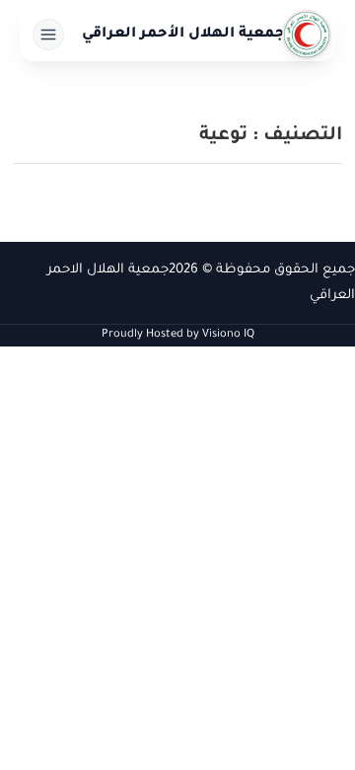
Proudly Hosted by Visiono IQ (178, 335)
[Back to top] (54, 715)
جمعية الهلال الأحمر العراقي (183, 34)
